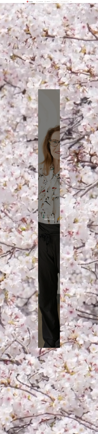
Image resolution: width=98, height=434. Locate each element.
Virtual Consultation (64, 1)
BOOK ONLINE (55, 1)
